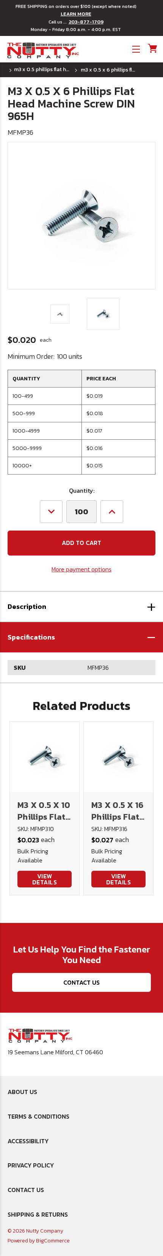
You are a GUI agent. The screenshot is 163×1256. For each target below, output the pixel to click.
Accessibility (28, 1140)
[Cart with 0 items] (151, 48)
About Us (22, 1091)
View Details (44, 879)
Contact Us (81, 982)
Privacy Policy (31, 1165)
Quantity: (81, 490)
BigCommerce (53, 1241)
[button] (81, 637)
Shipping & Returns (38, 1214)
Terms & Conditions (38, 1116)
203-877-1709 (86, 22)
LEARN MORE (76, 14)
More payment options (81, 569)
